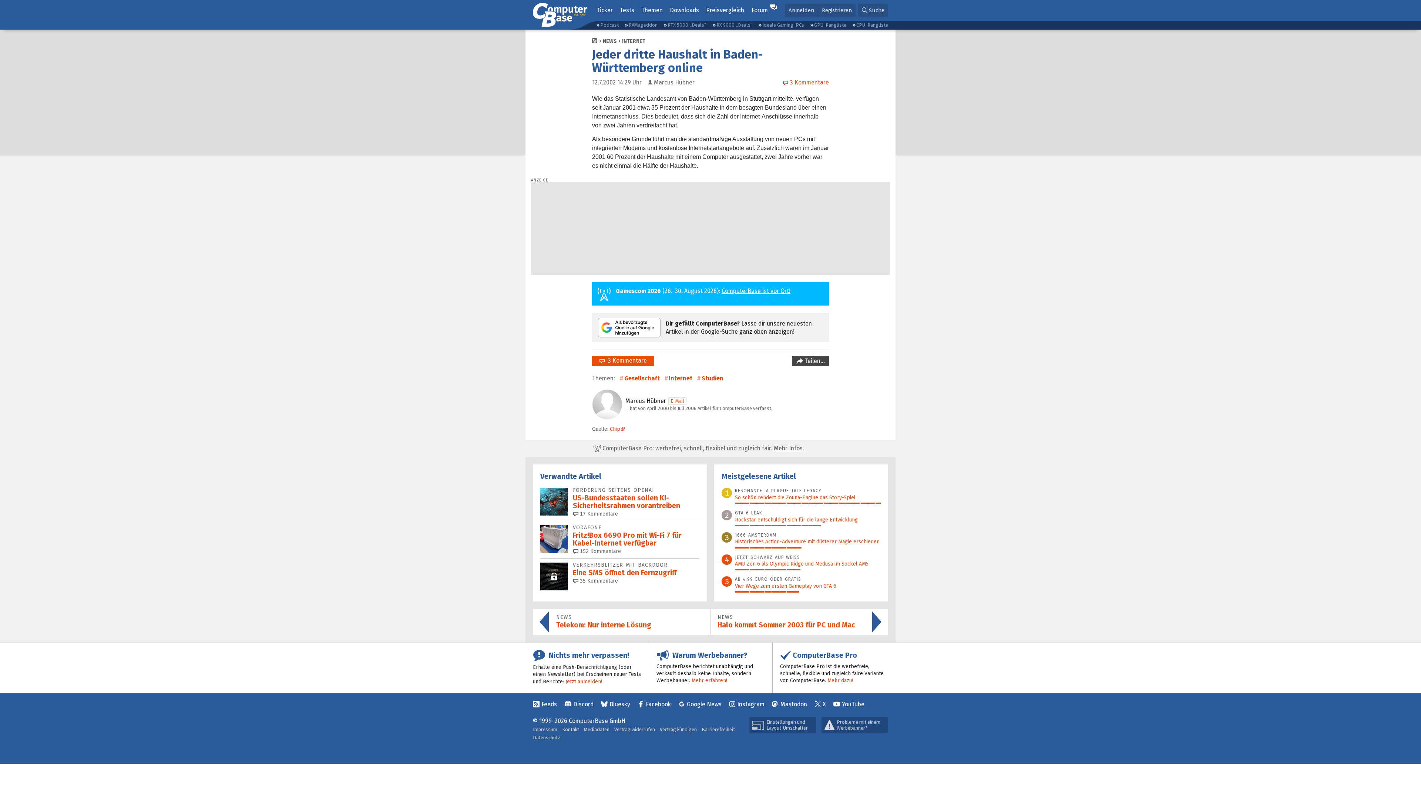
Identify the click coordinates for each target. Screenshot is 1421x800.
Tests (627, 10)
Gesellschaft (642, 378)
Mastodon (793, 704)
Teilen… (814, 360)
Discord (583, 704)
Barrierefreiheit (718, 729)
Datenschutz (546, 737)
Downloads (684, 10)
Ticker (605, 10)
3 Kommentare (626, 360)
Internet (633, 41)
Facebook (658, 704)
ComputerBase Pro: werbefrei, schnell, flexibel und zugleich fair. (702, 448)
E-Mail (677, 401)
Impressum (545, 729)
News (610, 41)
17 (598, 514)
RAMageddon (643, 25)
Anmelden (801, 10)
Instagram (751, 704)
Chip (615, 429)
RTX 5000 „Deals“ (687, 25)
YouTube (853, 704)
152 (599, 551)
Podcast (609, 25)
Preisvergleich (725, 10)
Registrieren (837, 10)
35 (598, 581)
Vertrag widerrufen (634, 729)
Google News (704, 704)
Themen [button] (652, 10)
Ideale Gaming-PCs (783, 25)
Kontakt (570, 729)
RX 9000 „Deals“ (734, 25)
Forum (760, 10)
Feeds (549, 704)
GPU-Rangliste (830, 25)
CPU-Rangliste (872, 25)
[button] (873, 10)
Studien (712, 378)
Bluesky (619, 704)
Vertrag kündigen (678, 729)
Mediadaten (596, 729)
